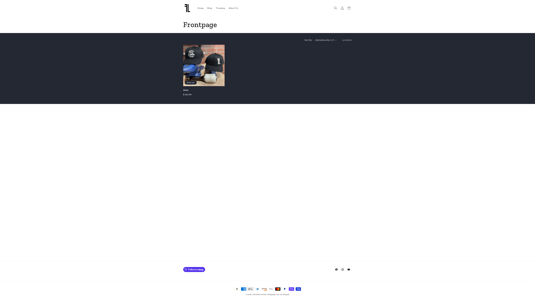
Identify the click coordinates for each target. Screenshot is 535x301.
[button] (335, 8)
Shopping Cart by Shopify (278, 294)
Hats (186, 90)
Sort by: (308, 40)
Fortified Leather (259, 294)
